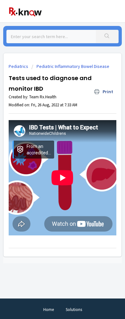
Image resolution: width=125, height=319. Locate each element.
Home (48, 309)
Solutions (74, 309)
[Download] (51, 155)
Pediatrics (18, 66)
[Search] (107, 36)
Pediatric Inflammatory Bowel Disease (73, 66)
